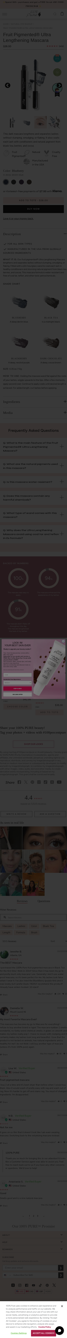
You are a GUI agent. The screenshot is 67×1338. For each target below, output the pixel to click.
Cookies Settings (19, 1333)
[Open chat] (59, 1330)
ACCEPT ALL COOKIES (43, 1333)
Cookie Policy (44, 1327)
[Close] (62, 1306)
